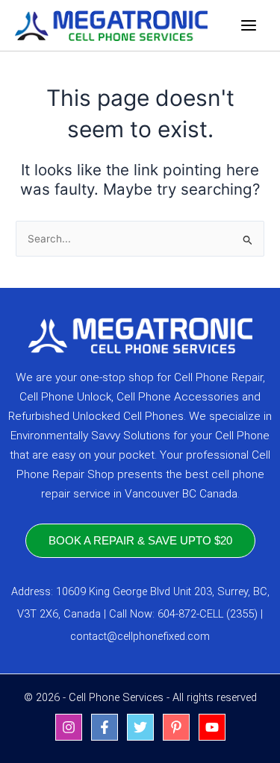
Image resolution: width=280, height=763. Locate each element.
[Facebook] (104, 727)
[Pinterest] (176, 727)
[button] (140, 541)
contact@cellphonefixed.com (140, 636)
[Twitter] (140, 727)
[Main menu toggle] (249, 26)
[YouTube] (212, 727)
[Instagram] (68, 727)
